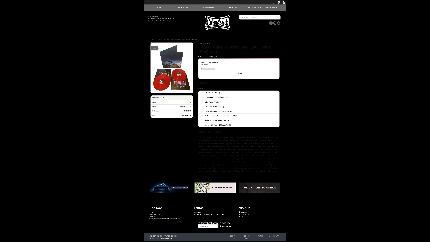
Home (152, 39)
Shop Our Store (155, 214)
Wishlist (240, 73)
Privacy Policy (232, 237)
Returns (260, 236)
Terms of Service (246, 237)
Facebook (244, 212)
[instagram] (275, 23)
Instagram (244, 214)
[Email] (279, 23)
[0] (284, 3)
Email (242, 216)
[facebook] (271, 23)
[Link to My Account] (278, 2)
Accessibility (274, 236)
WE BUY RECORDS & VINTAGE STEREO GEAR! (264, 7)
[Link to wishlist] (272, 2)
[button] (183, 8)
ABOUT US (233, 7)
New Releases (208, 7)
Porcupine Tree (161, 39)
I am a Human (226, 226)
